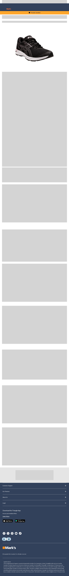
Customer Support (7, 485)
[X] (8, 533)
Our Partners (6, 491)
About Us (5, 497)
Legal (4, 503)
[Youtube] (16, 533)
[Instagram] (12, 533)
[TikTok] (20, 533)
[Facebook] (4, 533)
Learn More (6, 516)
